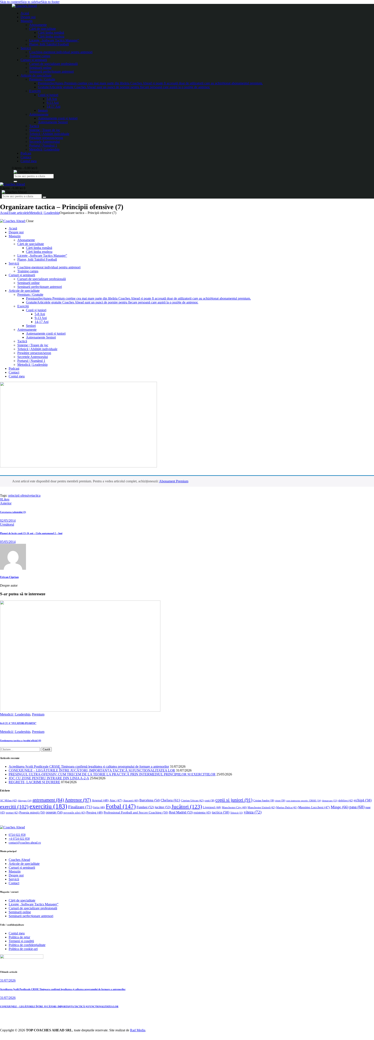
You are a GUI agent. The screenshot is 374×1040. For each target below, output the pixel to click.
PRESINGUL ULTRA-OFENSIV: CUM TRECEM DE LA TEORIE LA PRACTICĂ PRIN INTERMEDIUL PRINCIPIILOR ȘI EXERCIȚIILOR (112, 774)
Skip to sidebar (31, 2)
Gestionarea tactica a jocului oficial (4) (20, 740)
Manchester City (234, 807)
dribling (345, 800)
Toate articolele (18, 213)
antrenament (48, 799)
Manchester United (261, 807)
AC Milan (8, 800)
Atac (116, 800)
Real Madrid (181, 812)
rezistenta (202, 812)
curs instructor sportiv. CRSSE (303, 800)
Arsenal (100, 800)
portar (12, 812)
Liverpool (212, 807)
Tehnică (236, 812)
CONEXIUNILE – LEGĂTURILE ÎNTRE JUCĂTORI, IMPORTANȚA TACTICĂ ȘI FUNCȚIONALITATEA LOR (92, 770)
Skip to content (10, 2)
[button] (4, 499)
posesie (54, 812)
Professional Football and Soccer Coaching (136, 812)
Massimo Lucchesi (314, 807)
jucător (163, 807)
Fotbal (121, 806)
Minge (339, 807)
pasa (356, 807)
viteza (252, 812)
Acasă (4, 213)
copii (209, 800)
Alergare (25, 800)
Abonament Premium (173, 481)
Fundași (145, 807)
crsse (280, 800)
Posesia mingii (32, 812)
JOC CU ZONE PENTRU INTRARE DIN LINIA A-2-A (49, 778)
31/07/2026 (8, 980)
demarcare (329, 800)
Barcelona (149, 800)
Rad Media (137, 1030)
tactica (36, 495)
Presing (94, 812)
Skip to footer (50, 2)
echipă (363, 800)
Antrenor (78, 799)
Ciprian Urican (192, 800)
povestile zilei (74, 812)
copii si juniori (233, 799)
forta (99, 807)
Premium (38, 714)
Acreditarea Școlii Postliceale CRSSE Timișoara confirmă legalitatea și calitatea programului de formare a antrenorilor (89, 766)
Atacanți (131, 800)
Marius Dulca (286, 807)
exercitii (14, 806)
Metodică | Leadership (44, 213)
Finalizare (80, 807)
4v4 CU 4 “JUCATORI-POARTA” (18, 723)
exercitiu (48, 806)
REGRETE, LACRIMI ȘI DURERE (34, 782)
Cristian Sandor (263, 800)
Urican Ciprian (9, 577)
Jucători (186, 806)
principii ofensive (20, 495)
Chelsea (170, 800)
